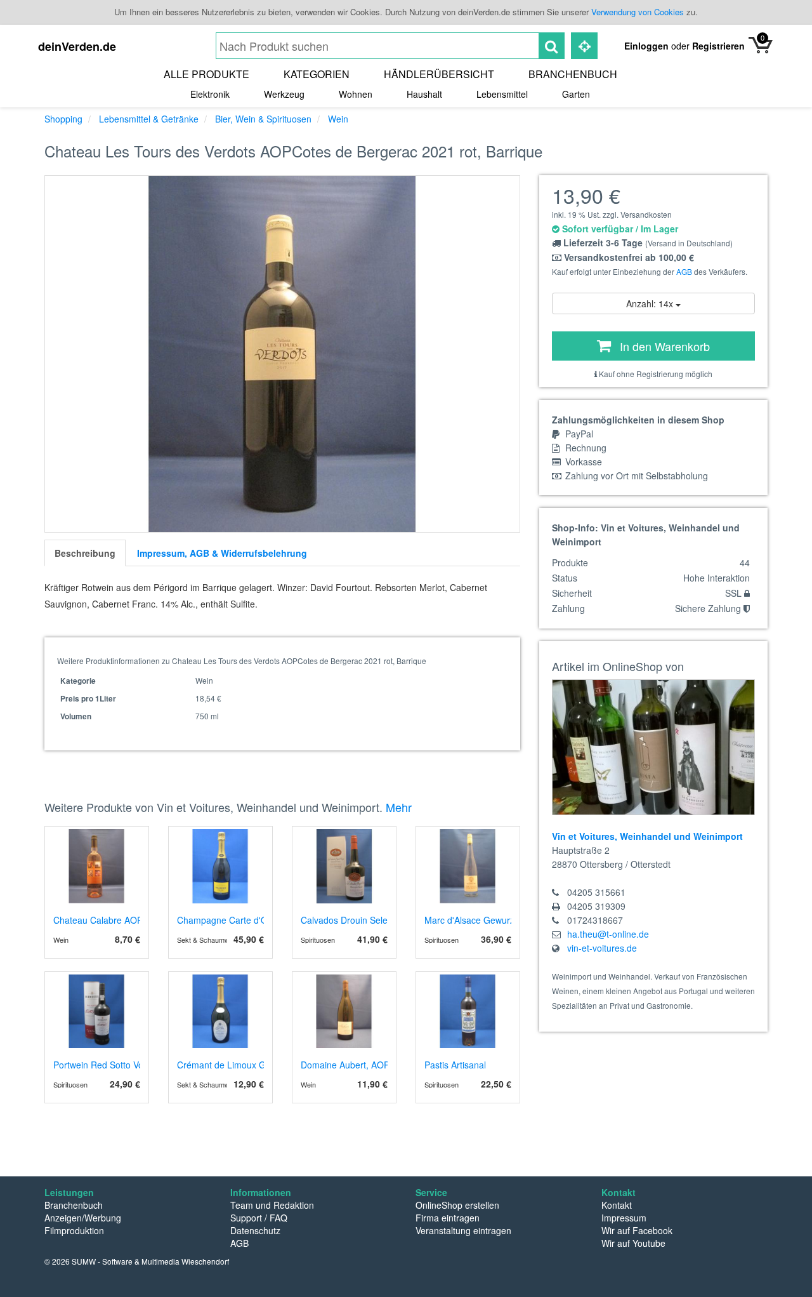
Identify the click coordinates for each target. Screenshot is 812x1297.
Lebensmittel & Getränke (149, 118)
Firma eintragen (448, 1217)
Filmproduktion (74, 1230)
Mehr (399, 807)
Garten (576, 94)
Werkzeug (284, 94)
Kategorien (317, 74)
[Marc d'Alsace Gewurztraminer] (468, 866)
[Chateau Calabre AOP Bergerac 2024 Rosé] (97, 866)
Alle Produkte (206, 74)
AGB (684, 271)
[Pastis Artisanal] (468, 1011)
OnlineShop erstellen (457, 1205)
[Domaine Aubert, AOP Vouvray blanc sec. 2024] (344, 1011)
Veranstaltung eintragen (463, 1230)
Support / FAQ (258, 1217)
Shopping (63, 118)
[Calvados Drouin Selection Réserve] (344, 866)
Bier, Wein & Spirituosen (263, 118)
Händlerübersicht (439, 74)
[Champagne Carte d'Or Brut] (220, 866)
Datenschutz (255, 1230)
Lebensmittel (502, 94)
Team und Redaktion (272, 1205)
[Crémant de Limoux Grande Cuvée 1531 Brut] (220, 1011)
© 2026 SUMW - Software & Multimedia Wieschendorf (136, 1261)
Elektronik (210, 94)
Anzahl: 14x (651, 303)
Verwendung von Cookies (637, 12)
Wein (338, 118)
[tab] (85, 553)
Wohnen (355, 94)
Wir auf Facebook (636, 1230)
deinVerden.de (77, 46)
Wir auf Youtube (633, 1243)
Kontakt (616, 1205)
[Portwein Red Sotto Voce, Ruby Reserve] (97, 1011)
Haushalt (424, 94)
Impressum (623, 1217)
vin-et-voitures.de (602, 947)
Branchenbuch (572, 74)
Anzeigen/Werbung (82, 1217)
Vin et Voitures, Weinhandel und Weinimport (647, 836)
